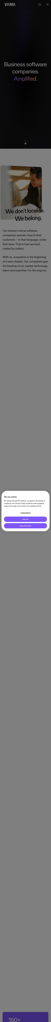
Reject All (25, 519)
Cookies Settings (25, 513)
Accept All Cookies (25, 526)
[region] (25, 511)
